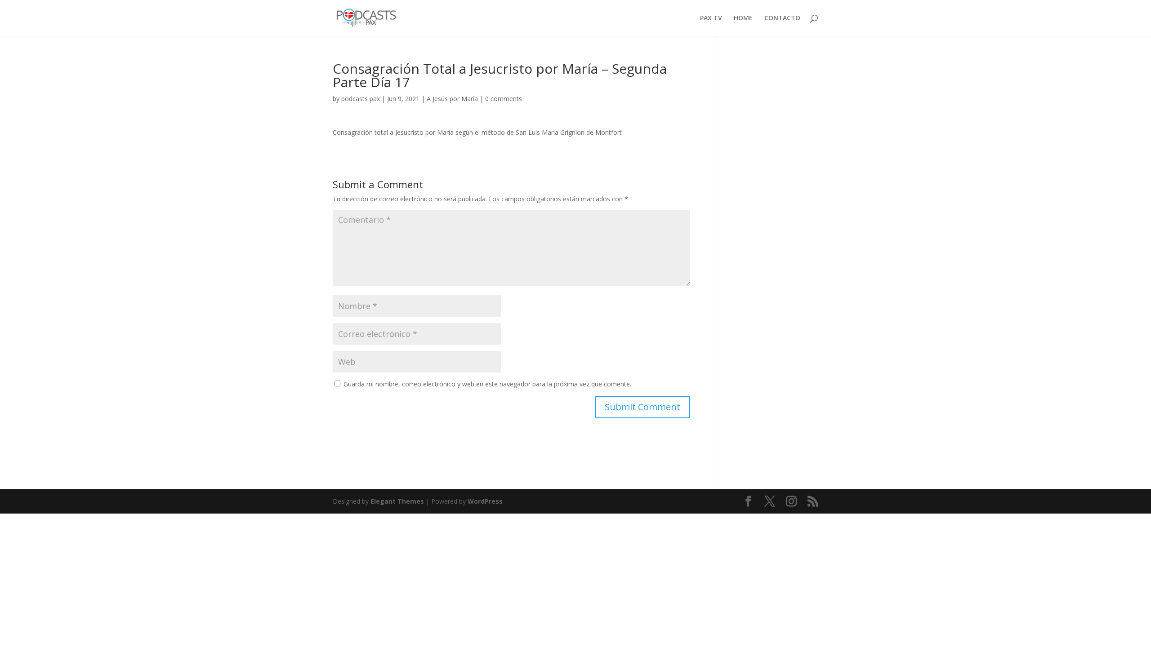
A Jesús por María (452, 98)
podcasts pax (360, 98)
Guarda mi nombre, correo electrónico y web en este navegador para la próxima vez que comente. (487, 384)
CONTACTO (782, 18)
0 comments (503, 98)
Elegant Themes (397, 501)
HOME (743, 18)
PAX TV (711, 18)
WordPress (485, 501)
